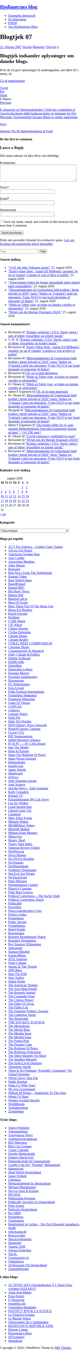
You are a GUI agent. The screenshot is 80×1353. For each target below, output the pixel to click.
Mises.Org (15, 836)
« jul (3, 514)
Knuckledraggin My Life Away (28, 799)
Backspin (14, 569)
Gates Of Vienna (19, 703)
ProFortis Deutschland (22, 1209)
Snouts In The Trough (22, 966)
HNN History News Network (27, 725)
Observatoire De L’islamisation (28, 1322)
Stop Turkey (16, 977)
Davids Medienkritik (21, 1153)
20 (14, 501)
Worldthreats (16, 1104)
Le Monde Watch (19, 1318)
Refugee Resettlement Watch (27, 937)
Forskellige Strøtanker (22, 695)
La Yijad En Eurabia (21, 1314)
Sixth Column (17, 963)
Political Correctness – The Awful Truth (34, 896)
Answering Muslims (21, 561)
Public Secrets (17, 922)
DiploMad (15, 665)
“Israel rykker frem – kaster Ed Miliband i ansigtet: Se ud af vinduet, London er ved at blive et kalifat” (43, 273)
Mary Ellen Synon (20, 818)
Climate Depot (17, 636)
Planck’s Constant (19, 888)
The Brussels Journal (21, 992)
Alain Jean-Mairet (19, 1292)
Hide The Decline (19, 721)
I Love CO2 (16, 732)
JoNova (13, 777)
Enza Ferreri (16, 1296)
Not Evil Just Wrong (21, 873)
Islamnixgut (15, 1168)
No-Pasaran (15, 862)
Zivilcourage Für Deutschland (27, 1265)
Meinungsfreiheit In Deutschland (29, 1183)
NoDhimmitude (18, 866)
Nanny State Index (20, 844)
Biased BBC (16, 587)
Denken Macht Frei (20, 1157)
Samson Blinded (19, 951)
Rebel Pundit (16, 929)
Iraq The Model (18, 747)
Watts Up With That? (21, 1085)
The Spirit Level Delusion (25, 1063)
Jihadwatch (15, 773)
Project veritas (17, 914)
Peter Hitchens (17, 881)
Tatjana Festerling (19, 1250)
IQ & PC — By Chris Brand (26, 743)
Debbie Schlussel (19, 658)
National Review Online (24, 847)
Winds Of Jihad (18, 1096)
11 (6, 496)
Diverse (51, 47)
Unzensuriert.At (18, 1258)
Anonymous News (20, 1135)
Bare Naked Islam (20, 580)
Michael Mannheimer (22, 1187)
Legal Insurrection (20, 807)
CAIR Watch (16, 621)
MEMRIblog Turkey (21, 825)
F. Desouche (16, 1300)
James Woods (17, 769)
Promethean (16, 918)
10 (2, 496)
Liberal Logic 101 (20, 810)
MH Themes (63, 1347)
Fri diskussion (17, 19)
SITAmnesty (16, 1337)
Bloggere (39, 47)
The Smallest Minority (22, 1059)
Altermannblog (18, 1131)
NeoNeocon (16, 851)
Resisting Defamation (22, 940)
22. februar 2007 (11, 47)
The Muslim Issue (19, 1033)
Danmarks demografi (21, 15)
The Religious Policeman (24, 1052)
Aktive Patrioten (18, 1127)
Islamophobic (17, 762)
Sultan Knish (16, 981)
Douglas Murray (19, 673)
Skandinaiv (15, 1340)
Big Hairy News (19, 591)
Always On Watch (20, 550)
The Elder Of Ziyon (21, 1003)
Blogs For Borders (20, 610)
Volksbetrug (16, 1261)
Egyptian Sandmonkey (23, 677)
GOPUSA (15, 706)
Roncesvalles (16, 1235)
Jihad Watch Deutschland (24, 1172)
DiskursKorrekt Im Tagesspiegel (29, 1161)
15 (23, 496)
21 (19, 501)
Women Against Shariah (24, 1100)
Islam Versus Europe (21, 758)
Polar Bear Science (20, 892)
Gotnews (14, 710)
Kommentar (7, 162)
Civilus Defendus (19, 632)
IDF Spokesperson (20, 736)
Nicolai (27, 47)
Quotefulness (16, 925)
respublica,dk (16, 1303)
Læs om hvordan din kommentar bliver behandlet (37, 242)
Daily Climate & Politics (24, 654)
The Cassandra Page (21, 996)
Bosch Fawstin (17, 613)
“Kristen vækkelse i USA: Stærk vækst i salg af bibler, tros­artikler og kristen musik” (43, 334)
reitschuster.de (17, 1232)
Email (4, 198)
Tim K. (12, 1254)
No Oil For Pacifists (21, 859)
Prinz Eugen (16, 1206)
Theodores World (19, 1067)
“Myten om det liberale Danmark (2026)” (35, 312)
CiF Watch (15, 625)
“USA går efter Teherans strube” (29, 267)
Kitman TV (15, 795)
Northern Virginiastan (22, 870)
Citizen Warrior (18, 628)
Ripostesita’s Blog (20, 1333)
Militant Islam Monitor (22, 833)
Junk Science (16, 784)
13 (14, 496)
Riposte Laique (18, 1329)
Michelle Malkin (19, 829)
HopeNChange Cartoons (24, 729)
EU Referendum (19, 684)
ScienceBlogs (17, 955)
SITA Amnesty (17, 959)
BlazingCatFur (17, 599)
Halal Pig (14, 717)
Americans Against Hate (24, 554)
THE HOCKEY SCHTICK (26, 1022)
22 (23, 501)
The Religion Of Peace (23, 1048)
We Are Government (21, 1089)
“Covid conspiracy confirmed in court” (50, 436)
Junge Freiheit (17, 1176)
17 (2, 501)
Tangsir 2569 (16, 1246)
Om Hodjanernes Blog (23, 26)
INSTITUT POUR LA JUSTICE (30, 1311)
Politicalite (15, 903)
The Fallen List (18, 1007)
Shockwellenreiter (20, 1239)
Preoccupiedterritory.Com (24, 911)
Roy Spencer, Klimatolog (24, 944)
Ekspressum (16, 680)
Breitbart (13, 617)
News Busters (17, 855)
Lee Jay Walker (18, 803)
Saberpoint (15, 948)
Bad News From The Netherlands (30, 573)
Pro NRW (14, 1213)
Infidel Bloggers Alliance (24, 740)
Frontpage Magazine (21, 699)
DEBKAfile (16, 662)
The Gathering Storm (22, 1015)
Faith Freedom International (26, 691)
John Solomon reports (22, 781)
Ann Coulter (16, 558)
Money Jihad (16, 840)
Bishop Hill (15, 595)
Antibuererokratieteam (22, 1139)
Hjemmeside (8, 210)
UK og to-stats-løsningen (41, 373)
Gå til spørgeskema (12, 81)
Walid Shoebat (17, 1081)
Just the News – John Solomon (28, 788)
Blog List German (20, 1146)
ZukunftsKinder (18, 1269)
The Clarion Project (21, 1000)
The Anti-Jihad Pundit (22, 989)
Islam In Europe (18, 751)
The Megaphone (19, 1026)
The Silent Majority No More (27, 1055)
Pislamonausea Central (23, 885)
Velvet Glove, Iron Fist (23, 1078)
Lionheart (14, 814)
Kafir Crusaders (18, 792)
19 (10, 501)
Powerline (14, 907)
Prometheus (15, 1217)
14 (19, 496)
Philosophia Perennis (21, 1198)
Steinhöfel (14, 1243)
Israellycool (15, 766)
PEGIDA (14, 1194)
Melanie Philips (18, 821)
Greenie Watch (17, 714)
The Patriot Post (18, 1041)
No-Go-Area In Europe (23, 1191)
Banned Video (17, 576)
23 (27, 501)
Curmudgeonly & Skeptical (26, 651)
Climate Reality (18, 639)
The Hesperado (18, 1018)
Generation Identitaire (22, 1307)
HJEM (12, 23)
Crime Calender (18, 1150)
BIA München (17, 1142)
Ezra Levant (16, 688)
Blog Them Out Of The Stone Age (30, 606)
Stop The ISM (17, 974)
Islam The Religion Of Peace (27, 755)
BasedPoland (16, 584)
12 (10, 496)
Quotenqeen (16, 1220)
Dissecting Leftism (20, 669)
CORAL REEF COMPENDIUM (30, 643)
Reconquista (16, 933)
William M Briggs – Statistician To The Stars (37, 1093)
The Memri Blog (19, 1029)
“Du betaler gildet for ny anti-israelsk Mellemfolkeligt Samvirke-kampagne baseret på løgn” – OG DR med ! (42, 428)
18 (6, 501)
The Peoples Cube (20, 1044)
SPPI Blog (15, 970)
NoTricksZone (17, 877)
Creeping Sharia (18, 647)
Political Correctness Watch (26, 899)
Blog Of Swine (18, 602)
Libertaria (14, 1180)
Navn (3, 187)
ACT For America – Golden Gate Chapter (35, 547)
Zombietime (16, 1111)
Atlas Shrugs (16, 565)
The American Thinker (23, 985)
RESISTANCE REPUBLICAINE (30, 1326)
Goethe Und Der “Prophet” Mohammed (34, 1165)
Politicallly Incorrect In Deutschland (31, 1202)
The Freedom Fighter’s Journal (28, 1011)
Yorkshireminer (18, 1107)
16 (27, 496)
